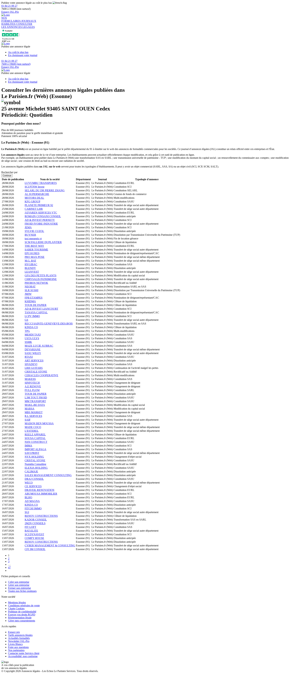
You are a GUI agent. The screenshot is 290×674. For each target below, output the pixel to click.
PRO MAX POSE (34, 257)
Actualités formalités (19, 638)
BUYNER (30, 234)
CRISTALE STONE (36, 371)
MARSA (29, 408)
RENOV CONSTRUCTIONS (41, 515)
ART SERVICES (34, 360)
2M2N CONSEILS (35, 523)
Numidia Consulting (35, 464)
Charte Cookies (16, 608)
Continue (7, 175)
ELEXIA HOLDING (36, 467)
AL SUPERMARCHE (37, 194)
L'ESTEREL (32, 430)
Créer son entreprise (18, 582)
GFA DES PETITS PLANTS (40, 275)
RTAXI (29, 356)
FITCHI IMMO (33, 508)
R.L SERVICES (33, 416)
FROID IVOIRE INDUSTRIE (41, 223)
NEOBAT (30, 286)
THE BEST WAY (34, 245)
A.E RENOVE (33, 386)
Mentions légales (17, 602)
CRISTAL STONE (35, 460)
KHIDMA (30, 301)
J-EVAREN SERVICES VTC (41, 212)
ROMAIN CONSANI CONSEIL (43, 216)
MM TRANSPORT (35, 401)
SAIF (28, 419)
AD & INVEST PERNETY (40, 220)
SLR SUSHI (31, 290)
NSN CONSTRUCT (36, 441)
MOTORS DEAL (34, 197)
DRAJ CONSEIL (34, 478)
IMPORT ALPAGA (35, 449)
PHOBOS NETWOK (36, 282)
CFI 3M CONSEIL (35, 549)
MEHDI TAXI (33, 334)
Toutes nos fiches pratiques (22, 591)
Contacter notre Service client (23, 653)
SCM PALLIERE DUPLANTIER (43, 242)
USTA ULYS (32, 338)
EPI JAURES (32, 253)
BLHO (28, 497)
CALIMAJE (31, 471)
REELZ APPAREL (35, 434)
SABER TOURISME (36, 249)
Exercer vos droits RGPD (21, 614)
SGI (27, 512)
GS (26, 319)
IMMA (28, 445)
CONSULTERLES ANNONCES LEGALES (18, 25)
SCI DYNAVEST (34, 534)
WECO (29, 482)
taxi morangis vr (33, 238)
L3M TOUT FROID (36, 397)
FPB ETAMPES (33, 297)
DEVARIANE (32, 349)
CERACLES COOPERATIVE (41, 375)
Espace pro (14, 632)
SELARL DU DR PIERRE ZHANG (45, 190)
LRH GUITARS (34, 368)
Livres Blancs (15, 644)
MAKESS (30, 379)
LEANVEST (32, 271)
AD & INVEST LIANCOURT (41, 308)
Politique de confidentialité (22, 611)
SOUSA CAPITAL (35, 438)
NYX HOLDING (34, 456)
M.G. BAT (30, 260)
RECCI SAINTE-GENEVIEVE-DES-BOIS (49, 323)
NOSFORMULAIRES (11, 19)
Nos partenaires (16, 650)
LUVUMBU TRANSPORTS (41, 183)
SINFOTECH (32, 382)
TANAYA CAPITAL (36, 312)
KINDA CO (31, 327)
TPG (27, 331)
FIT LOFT (30, 527)
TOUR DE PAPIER (35, 305)
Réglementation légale (20, 617)
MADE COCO (33, 427)
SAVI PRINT (32, 453)
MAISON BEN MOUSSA (39, 423)
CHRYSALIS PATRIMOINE (41, 279)
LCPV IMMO (32, 316)
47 (9, 567)
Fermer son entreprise (19, 588)
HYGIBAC (31, 264)
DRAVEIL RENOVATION (39, 490)
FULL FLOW (32, 390)
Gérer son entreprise (18, 585)
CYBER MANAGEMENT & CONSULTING (50, 545)
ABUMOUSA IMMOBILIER (41, 493)
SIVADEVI (31, 364)
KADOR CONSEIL (36, 519)
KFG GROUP (32, 201)
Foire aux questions (18, 647)
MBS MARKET (34, 412)
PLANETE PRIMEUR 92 (39, 205)
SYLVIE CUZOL (34, 231)
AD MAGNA (32, 501)
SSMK (28, 342)
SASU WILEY (33, 353)
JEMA (28, 227)
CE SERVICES (33, 486)
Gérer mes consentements (21, 620)
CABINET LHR (34, 208)
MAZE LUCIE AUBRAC (39, 345)
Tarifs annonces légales (20, 635)
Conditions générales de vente (24, 605)
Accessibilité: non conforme (23, 656)
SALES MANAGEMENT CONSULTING (48, 475)
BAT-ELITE (31, 530)
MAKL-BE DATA (35, 404)
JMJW (28, 294)
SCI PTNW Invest (34, 186)
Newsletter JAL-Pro (18, 641)
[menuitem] (148, 52)
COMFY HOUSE (34, 538)
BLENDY (30, 268)
